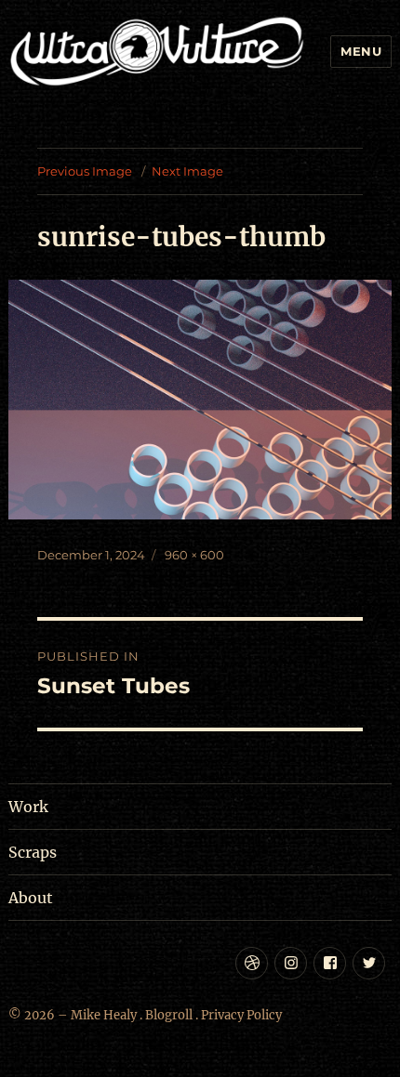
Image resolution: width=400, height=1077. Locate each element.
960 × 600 (194, 554)
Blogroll (169, 1015)
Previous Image (84, 171)
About (30, 897)
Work (28, 806)
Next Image (187, 171)
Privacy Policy (241, 1015)
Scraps (32, 852)
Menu (360, 51)
